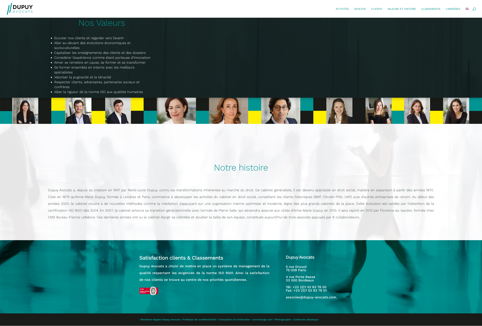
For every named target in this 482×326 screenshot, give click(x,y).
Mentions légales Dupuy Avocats (160, 319)
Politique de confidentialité (199, 319)
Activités (342, 9)
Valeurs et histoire (401, 9)
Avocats (360, 9)
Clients (376, 9)
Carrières (453, 9)
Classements (430, 9)
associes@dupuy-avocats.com (311, 297)
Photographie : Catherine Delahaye (296, 319)
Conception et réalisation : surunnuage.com (245, 319)
